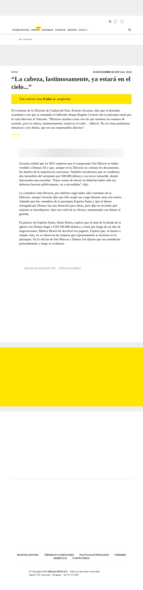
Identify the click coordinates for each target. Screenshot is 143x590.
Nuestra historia (28, 555)
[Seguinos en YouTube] (126, 572)
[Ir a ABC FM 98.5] (119, 29)
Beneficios (60, 558)
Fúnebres (120, 555)
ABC (17, 21)
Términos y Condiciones (59, 555)
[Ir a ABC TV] (95, 29)
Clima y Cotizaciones (104, 21)
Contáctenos (80, 558)
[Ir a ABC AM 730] (105, 29)
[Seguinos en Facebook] (119, 572)
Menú (129, 21)
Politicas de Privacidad (94, 555)
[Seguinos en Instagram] (130, 572)
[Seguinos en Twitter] (123, 572)
